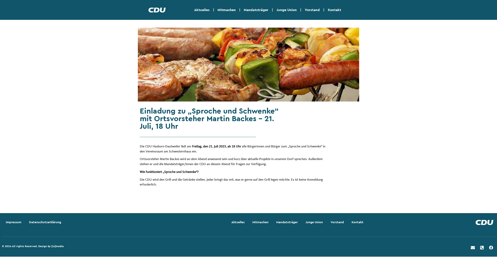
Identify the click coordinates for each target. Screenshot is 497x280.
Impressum (13, 222)
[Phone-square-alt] (482, 248)
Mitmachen (227, 10)
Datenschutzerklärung (45, 222)
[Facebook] (491, 248)
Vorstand (312, 10)
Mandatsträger (256, 10)
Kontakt (334, 10)
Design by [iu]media (51, 246)
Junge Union (286, 10)
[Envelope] (473, 248)
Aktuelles (201, 10)
